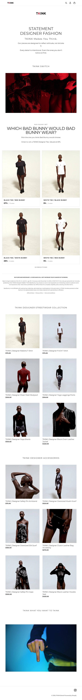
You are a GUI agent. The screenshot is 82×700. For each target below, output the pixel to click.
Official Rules (30, 293)
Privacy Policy (39, 293)
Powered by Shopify (70, 695)
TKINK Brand (60, 695)
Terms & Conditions (50, 293)
